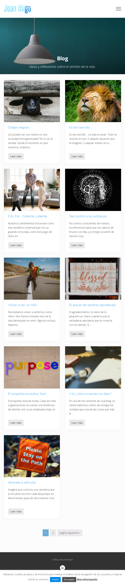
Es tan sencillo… (80, 127)
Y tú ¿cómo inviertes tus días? (90, 394)
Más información (87, 579)
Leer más (15, 157)
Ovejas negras (18, 127)
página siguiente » (69, 533)
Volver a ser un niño (22, 305)
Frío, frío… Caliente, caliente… (28, 216)
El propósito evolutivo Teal (27, 394)
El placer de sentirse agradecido (92, 305)
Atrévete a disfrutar (22, 482)
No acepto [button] (69, 579)
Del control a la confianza (88, 216)
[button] (118, 9)
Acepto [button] (55, 579)
